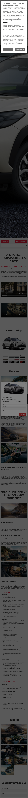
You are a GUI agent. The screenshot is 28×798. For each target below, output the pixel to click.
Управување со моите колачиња (8, 49)
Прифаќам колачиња (20, 49)
